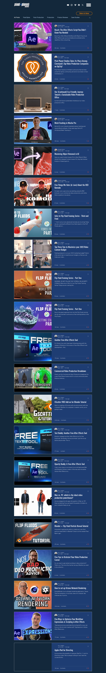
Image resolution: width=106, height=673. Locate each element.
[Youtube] (68, 5)
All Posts (17, 17)
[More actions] (89, 26)
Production (50, 17)
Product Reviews (62, 17)
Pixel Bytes (26, 17)
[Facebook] (79, 5)
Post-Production (38, 17)
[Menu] (88, 4)
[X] (82, 5)
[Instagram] (71, 5)
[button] (90, 18)
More (73, 17)
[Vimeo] (75, 5)
